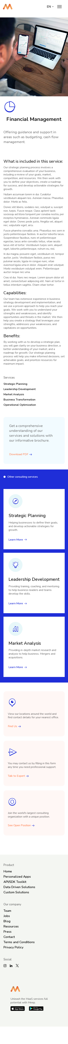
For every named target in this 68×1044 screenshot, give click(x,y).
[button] (59, 6)
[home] (8, 7)
